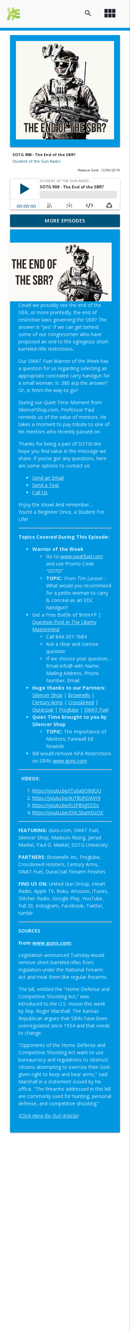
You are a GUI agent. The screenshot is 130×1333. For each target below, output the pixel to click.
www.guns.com (51, 943)
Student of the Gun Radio (36, 161)
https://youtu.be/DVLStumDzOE (67, 812)
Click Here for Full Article (48, 1115)
